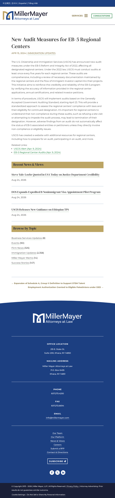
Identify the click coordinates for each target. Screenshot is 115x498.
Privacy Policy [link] (73, 486)
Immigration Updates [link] (42, 53)
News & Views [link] (57, 441)
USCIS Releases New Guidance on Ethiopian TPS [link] (40, 209)
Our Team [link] (57, 433)
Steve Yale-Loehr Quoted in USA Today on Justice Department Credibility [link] (56, 174)
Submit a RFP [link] (57, 448)
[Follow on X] (57, 472)
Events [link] (15, 243)
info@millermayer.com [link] (57, 417)
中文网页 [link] (6, 3)
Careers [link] (57, 444)
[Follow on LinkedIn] (63, 472)
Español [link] (23, 3)
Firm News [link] (18, 248)
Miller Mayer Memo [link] (22, 258)
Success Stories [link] (20, 263)
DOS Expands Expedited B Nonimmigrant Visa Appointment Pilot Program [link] (56, 192)
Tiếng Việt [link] (33, 3)
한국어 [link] (14, 3)
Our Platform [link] (57, 437)
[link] (25, 19)
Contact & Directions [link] (57, 452)
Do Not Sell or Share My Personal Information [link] (46, 495)
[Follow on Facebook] (52, 472)
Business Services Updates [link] (27, 238)
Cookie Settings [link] (18, 495)
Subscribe (56, 461)
